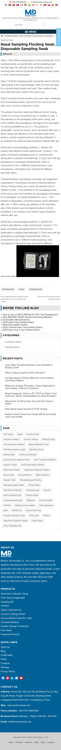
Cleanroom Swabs (12, 470)
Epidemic (31, 500)
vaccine (47, 490)
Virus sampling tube (12, 526)
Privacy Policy (8, 671)
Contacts (5, 663)
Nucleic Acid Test (33, 510)
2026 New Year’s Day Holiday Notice (21, 330)
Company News (11, 36)
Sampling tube (32, 490)
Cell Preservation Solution (32, 465)
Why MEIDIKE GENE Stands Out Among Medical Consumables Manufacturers (26, 318)
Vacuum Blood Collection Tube (16, 618)
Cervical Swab (45, 500)
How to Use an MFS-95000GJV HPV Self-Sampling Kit (30, 314)
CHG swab (34, 515)
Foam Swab (37, 520)
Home (11, 742)
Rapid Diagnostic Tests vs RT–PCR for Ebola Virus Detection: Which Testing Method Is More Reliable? (31, 394)
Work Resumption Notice (15, 325)
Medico (46, 515)
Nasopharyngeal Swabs (30, 480)
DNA (6, 510)
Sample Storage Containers (15, 626)
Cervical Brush (24, 475)
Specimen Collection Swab (15, 520)
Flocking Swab (8, 289)
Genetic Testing (31, 439)
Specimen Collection (13, 490)
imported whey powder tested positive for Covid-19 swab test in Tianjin (14, 299)
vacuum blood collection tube (17, 459)
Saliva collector (42, 475)
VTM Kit (7, 505)
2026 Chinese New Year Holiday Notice (23, 327)
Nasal (21, 289)
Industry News (12, 347)
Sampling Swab (36, 289)
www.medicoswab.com (18, 705)
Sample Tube (9, 480)
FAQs (3, 659)
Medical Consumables (25, 505)
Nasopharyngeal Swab (14, 485)
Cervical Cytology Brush (13, 614)
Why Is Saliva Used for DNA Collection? (25, 373)
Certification (7, 655)
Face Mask (6, 630)
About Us (5, 647)
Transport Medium (10, 622)
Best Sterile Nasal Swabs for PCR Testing (26, 409)
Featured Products (10, 634)
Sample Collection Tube (14, 515)
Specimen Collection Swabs (36, 470)
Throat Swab (34, 485)
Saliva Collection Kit (12, 495)
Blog (3, 651)
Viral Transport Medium (14, 444)
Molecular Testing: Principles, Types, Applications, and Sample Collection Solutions (30, 387)
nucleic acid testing (27, 454)
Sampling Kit (7, 602)
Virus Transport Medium (45, 459)
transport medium (11, 439)
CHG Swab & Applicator (13, 598)
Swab (19, 434)
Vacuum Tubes (10, 465)
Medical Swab (48, 439)
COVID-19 (16, 510)
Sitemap (5, 667)
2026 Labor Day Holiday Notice (18, 322)
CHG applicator (46, 505)
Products (19, 742)
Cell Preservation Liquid (14, 449)
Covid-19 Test (33, 434)
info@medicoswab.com (42, 2)
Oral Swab (8, 434)
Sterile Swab (9, 454)
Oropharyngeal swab (13, 500)
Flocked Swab (32, 495)
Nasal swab (9, 475)
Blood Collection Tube (39, 444)
